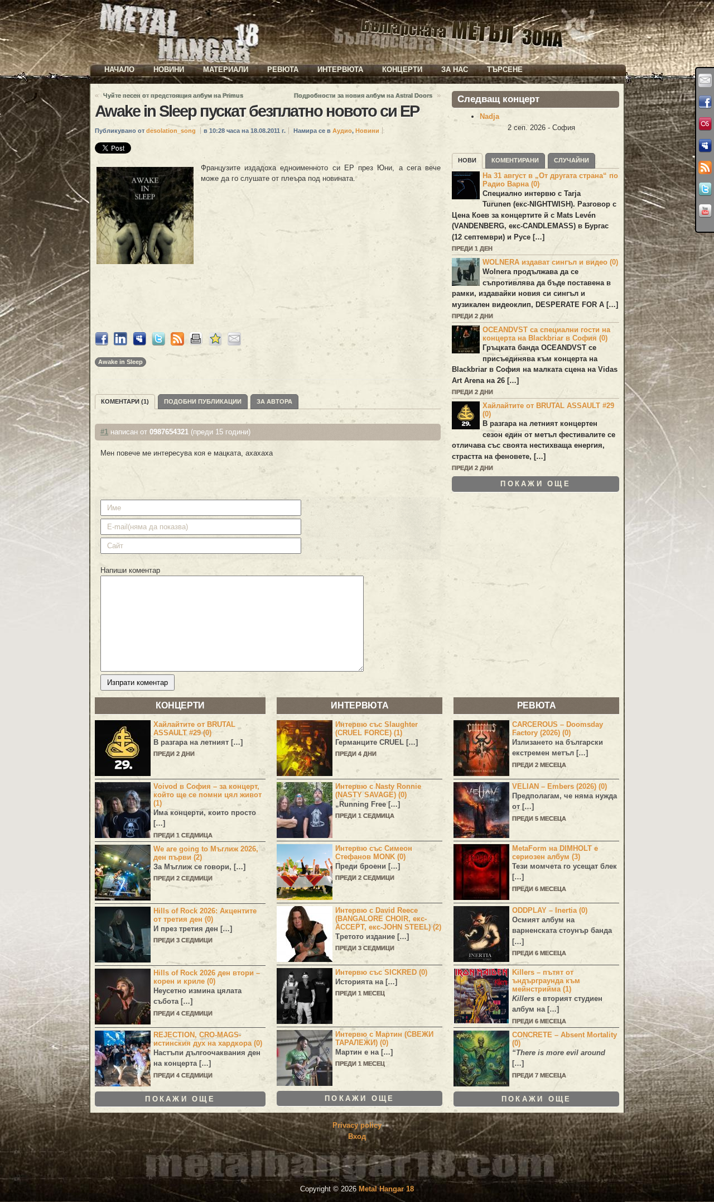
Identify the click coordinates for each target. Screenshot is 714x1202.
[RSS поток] (705, 167)
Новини (168, 69)
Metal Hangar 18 (386, 1189)
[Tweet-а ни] (705, 189)
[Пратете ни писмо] (705, 80)
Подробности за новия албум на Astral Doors (363, 95)
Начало (119, 69)
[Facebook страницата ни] (705, 102)
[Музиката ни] (705, 124)
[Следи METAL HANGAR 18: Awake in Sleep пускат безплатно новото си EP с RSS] (177, 343)
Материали (225, 69)
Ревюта (282, 69)
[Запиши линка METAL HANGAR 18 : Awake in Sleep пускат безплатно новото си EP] (215, 343)
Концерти (402, 69)
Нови (467, 160)
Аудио (342, 130)
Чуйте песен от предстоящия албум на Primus (173, 95)
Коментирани (515, 160)
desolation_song (171, 130)
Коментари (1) (125, 401)
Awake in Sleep (120, 361)
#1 (104, 432)
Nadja (489, 116)
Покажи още (535, 484)
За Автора (274, 401)
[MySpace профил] (705, 145)
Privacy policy (357, 1125)
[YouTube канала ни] (705, 211)
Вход (357, 1136)
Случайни (571, 160)
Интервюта (340, 69)
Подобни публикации (203, 401)
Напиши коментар (130, 570)
